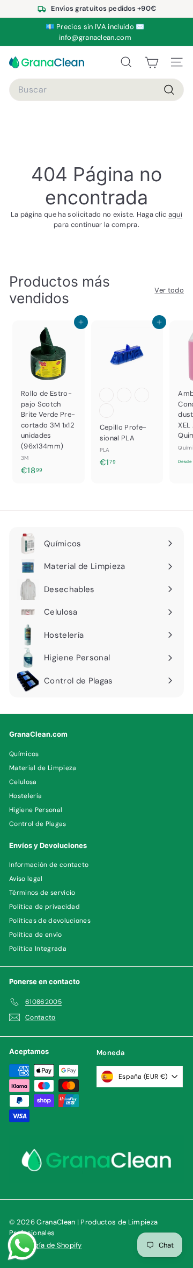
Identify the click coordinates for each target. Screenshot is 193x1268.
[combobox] (96, 90)
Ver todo (169, 290)
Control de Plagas (37, 824)
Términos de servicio (42, 892)
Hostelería (25, 796)
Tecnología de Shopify (45, 1245)
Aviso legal (26, 878)
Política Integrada (37, 948)
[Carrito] (151, 62)
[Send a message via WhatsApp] (22, 1246)
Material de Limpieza (43, 768)
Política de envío (35, 934)
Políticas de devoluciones (50, 920)
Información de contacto (48, 864)
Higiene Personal (35, 810)
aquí (175, 214)
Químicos (24, 754)
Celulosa (23, 782)
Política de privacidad (44, 906)
